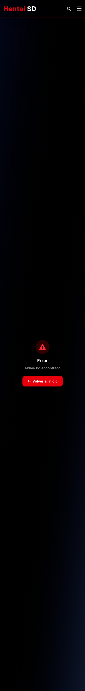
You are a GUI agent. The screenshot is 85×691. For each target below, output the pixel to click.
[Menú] (79, 8)
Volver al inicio (45, 381)
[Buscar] (69, 8)
